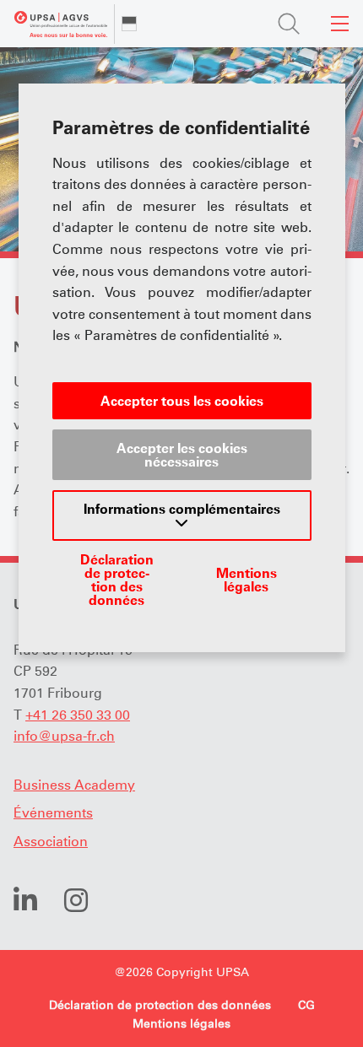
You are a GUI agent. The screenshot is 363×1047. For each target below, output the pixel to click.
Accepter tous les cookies (181, 400)
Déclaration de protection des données (117, 579)
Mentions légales (246, 579)
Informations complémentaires (182, 508)
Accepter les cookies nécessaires (181, 455)
